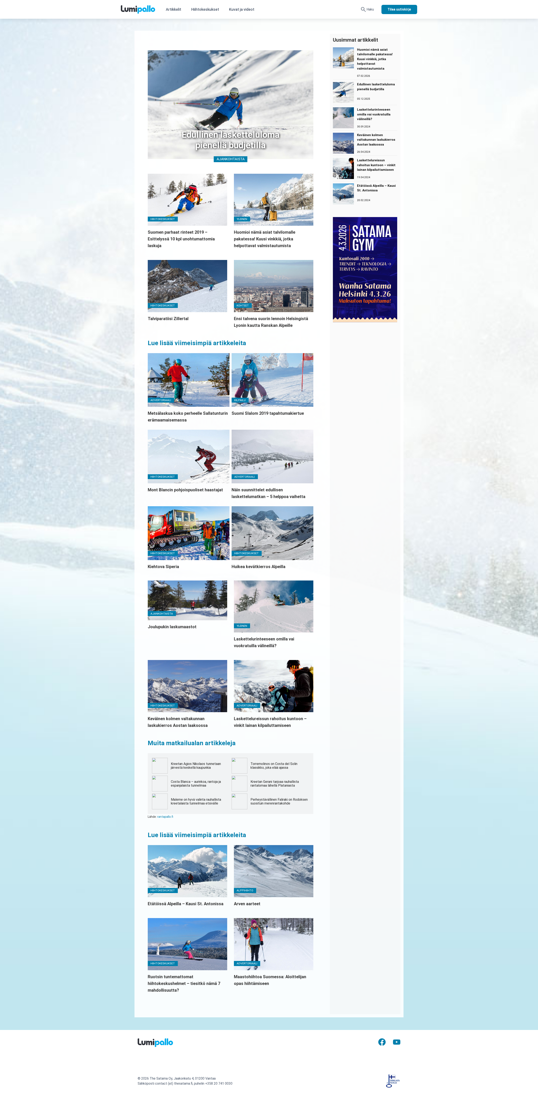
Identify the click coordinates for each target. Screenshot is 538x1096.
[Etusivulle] (141, 9)
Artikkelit (173, 9)
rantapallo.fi (165, 816)
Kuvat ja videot (241, 9)
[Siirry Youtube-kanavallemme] (396, 1042)
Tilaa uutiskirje (399, 9)
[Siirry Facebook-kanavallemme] (382, 1042)
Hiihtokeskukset (205, 9)
